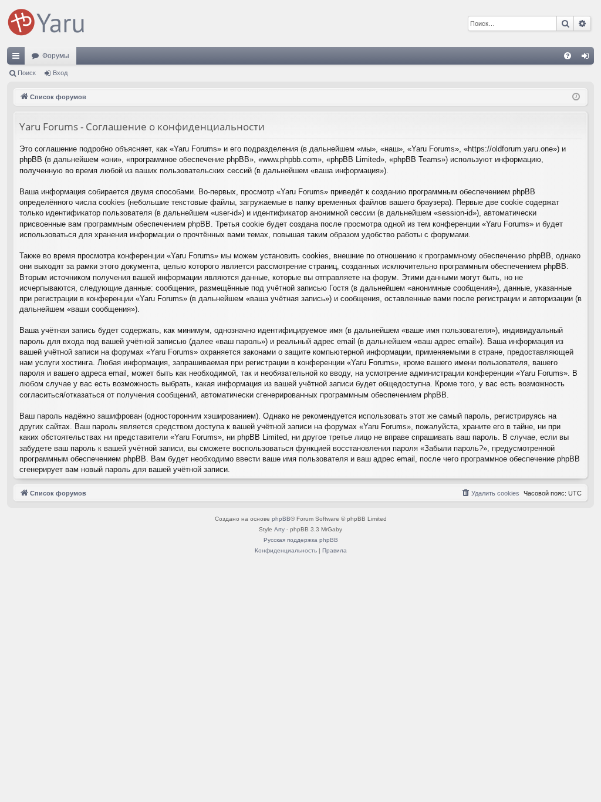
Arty (279, 529)
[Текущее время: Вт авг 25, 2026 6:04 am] (576, 97)
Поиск (27, 72)
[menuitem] (567, 56)
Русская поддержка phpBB (301, 540)
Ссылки (18, 58)
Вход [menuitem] (588, 58)
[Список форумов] (48, 23)
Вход (60, 72)
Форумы (55, 56)
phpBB (281, 518)
